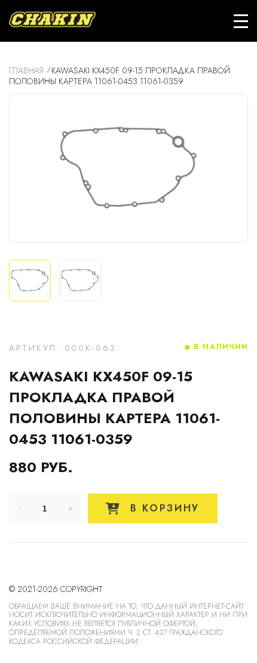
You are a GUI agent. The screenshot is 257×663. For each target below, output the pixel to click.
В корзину (163, 508)
